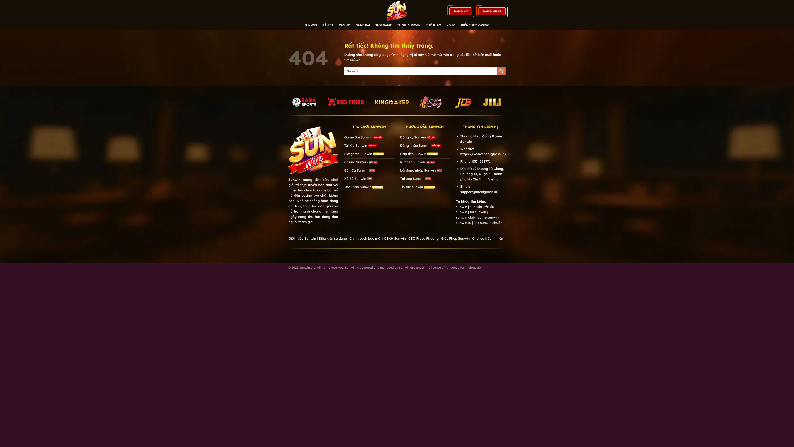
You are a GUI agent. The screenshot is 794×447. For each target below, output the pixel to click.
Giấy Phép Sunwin (455, 238)
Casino (344, 25)
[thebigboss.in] (397, 10)
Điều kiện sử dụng (333, 238)
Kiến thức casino (475, 25)
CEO (423, 238)
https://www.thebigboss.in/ (483, 154)
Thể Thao (433, 25)
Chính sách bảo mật (365, 238)
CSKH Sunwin (395, 238)
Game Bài (363, 25)
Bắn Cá (328, 25)
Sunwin (294, 180)
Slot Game (383, 25)
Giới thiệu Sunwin (302, 238)
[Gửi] (501, 71)
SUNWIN (311, 25)
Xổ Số (451, 25)
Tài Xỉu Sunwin (409, 25)
